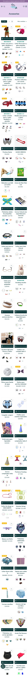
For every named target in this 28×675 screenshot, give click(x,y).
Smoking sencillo (20, 282)
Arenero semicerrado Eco (7, 316)
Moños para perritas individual (20, 383)
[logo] (14, 6)
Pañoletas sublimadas (20, 540)
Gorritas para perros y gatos (20, 666)
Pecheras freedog (20, 472)
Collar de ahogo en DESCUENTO (7, 507)
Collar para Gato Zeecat (20, 247)
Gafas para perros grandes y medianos (7, 248)
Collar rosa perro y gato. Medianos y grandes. (7, 45)
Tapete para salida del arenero (21, 572)
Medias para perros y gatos (21, 116)
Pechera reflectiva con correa (21, 80)
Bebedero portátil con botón (7, 184)
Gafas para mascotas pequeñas (7, 282)
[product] (7, 31)
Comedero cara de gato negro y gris (7, 666)
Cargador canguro (7, 415)
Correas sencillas (7, 604)
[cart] (26, 6)
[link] (9, 21)
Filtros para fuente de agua (7, 383)
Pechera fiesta (7, 152)
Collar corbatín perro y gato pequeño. (7, 81)
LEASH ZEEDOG (21, 152)
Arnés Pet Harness (21, 633)
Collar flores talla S (7, 572)
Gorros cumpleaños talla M (7, 473)
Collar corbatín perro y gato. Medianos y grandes (7, 118)
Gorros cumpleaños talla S (21, 440)
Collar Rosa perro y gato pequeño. (21, 44)
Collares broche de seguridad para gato (21, 317)
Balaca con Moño (7, 539)
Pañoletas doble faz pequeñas (7, 213)
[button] (2, 6)
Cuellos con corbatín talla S (21, 350)
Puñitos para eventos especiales (21, 416)
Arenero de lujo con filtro (21, 605)
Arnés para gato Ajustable (7, 440)
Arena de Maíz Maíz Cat (21, 184)
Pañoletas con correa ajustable (7, 634)
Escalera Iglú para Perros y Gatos (7, 350)
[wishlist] (24, 6)
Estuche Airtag (20, 506)
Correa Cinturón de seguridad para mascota (21, 213)
